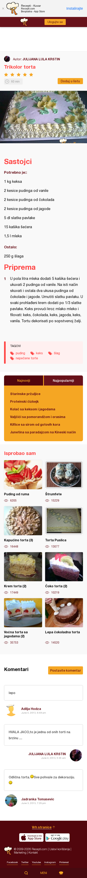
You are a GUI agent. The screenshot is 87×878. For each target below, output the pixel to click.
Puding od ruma (23, 481)
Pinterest (64, 862)
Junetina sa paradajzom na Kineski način (43, 432)
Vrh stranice (42, 827)
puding (20, 353)
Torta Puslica (64, 527)
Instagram (50, 862)
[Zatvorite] (3, 8)
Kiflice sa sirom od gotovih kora (35, 424)
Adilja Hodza (31, 709)
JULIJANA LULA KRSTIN (41, 59)
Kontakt (33, 852)
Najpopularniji (63, 380)
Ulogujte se (55, 22)
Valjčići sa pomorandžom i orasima (37, 417)
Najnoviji (23, 380)
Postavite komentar (65, 670)
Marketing (20, 852)
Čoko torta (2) (64, 573)
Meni (43, 873)
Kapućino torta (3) (23, 527)
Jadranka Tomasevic (37, 799)
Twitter (25, 862)
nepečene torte (27, 358)
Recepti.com (8, 851)
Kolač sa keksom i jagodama (32, 409)
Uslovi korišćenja (59, 849)
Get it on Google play (57, 837)
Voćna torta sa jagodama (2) (23, 621)
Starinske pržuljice (25, 394)
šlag (57, 353)
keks (39, 353)
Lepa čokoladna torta (64, 621)
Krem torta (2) (23, 573)
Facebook (12, 862)
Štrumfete (64, 481)
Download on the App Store (31, 837)
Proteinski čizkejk (24, 401)
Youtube (36, 862)
